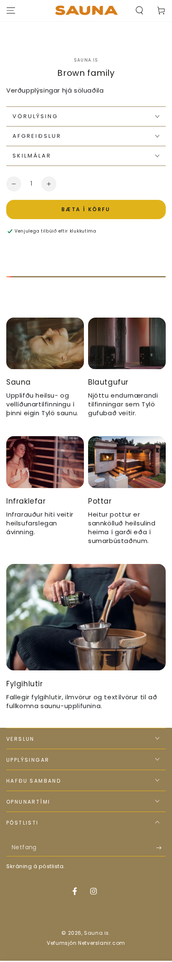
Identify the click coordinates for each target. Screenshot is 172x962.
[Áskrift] (161, 848)
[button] (139, 10)
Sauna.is (86, 60)
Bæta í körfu (86, 209)
